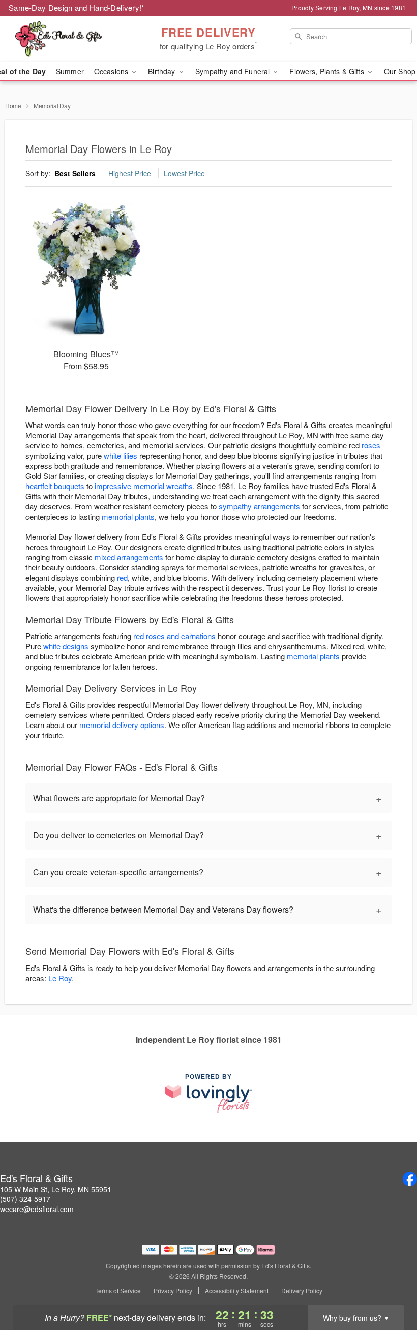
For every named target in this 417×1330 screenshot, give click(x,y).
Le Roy (60, 978)
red (122, 577)
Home (13, 105)
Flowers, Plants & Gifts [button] (327, 71)
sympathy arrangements (259, 506)
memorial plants (128, 516)
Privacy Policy (173, 1291)
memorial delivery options (121, 724)
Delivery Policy (301, 1291)
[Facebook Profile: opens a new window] (410, 1179)
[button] (390, 1286)
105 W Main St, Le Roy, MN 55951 (55, 1189)
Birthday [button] (162, 71)
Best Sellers (75, 173)
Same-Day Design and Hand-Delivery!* (77, 7)
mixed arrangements (129, 557)
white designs (65, 646)
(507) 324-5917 (25, 1199)
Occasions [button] (112, 71)
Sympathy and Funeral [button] (233, 71)
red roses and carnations (174, 635)
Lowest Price (184, 173)
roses (371, 445)
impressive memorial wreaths (144, 485)
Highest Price (129, 173)
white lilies (120, 455)
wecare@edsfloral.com (37, 1209)
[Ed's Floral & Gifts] (71, 39)
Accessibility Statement (237, 1291)
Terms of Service (118, 1291)
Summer (70, 71)
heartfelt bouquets (54, 485)
